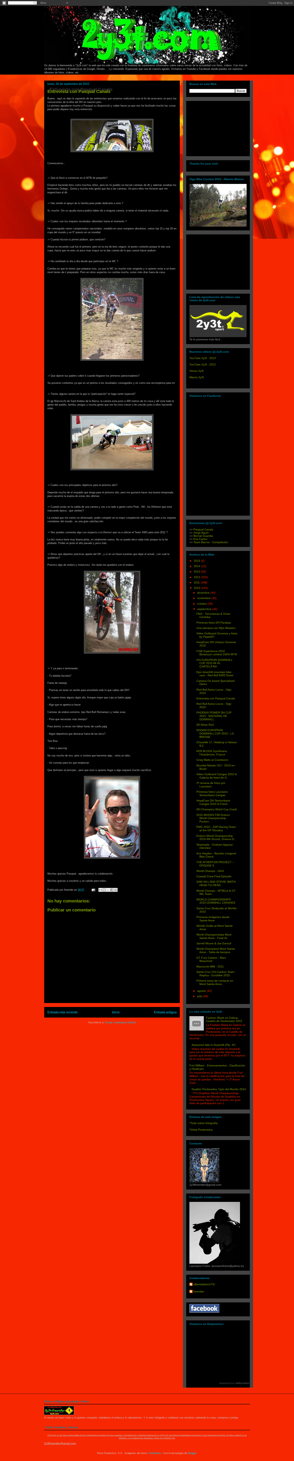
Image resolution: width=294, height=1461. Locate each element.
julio (200, 996)
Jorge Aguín (201, 532)
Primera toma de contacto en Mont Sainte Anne (214, 982)
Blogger (192, 1453)
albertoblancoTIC (204, 1284)
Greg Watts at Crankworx (212, 759)
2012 (197, 577)
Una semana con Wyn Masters (215, 628)
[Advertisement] (214, 127)
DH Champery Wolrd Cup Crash (216, 809)
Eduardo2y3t (225, 1383)
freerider (198, 1291)
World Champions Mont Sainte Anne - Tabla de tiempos (215, 950)
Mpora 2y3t (196, 377)
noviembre (204, 598)
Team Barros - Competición (210, 542)
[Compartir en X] (108, 890)
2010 (197, 587)
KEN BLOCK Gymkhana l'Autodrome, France (211, 752)
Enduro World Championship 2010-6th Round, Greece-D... (216, 837)
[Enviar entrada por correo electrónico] (93, 889)
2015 (197, 560)
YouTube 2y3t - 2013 (202, 358)
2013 (197, 571)
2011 (197, 582)
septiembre (204, 609)
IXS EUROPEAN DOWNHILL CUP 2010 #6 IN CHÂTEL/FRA (214, 663)
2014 (197, 566)
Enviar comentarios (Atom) (120, 1022)
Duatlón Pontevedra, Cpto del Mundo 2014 (219, 1089)
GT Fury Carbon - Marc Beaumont (211, 959)
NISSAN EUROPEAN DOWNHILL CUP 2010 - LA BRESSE (215, 733)
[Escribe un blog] (104, 890)
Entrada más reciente (62, 1012)
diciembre (203, 592)
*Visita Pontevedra (201, 1129)
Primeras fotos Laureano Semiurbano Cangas (212, 793)
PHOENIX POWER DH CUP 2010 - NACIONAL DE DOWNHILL (213, 716)
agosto (202, 990)
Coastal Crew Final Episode (213, 876)
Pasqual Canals (203, 529)
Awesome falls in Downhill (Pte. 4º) (213, 1044)
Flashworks (155, 1453)
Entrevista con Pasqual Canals (78, 91)
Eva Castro (200, 539)
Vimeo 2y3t (196, 370)
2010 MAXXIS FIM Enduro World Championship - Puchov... (213, 818)
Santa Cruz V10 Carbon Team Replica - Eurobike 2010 (215, 973)
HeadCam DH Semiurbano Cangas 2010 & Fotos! (213, 802)
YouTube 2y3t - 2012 (202, 364)
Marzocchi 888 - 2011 (210, 966)
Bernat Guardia (203, 535)
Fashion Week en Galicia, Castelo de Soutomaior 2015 (224, 1019)
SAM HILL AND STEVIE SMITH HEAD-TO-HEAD (216, 883)
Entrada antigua (165, 1012)
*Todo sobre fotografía (203, 1123)
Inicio (116, 1012)
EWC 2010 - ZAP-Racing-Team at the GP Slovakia (216, 828)
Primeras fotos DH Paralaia (213, 622)
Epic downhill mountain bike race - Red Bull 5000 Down (214, 673)
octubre (202, 603)
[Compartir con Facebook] (112, 890)
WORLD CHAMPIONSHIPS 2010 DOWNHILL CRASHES (215, 901)
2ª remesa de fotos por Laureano (210, 784)
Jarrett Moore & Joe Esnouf (213, 943)
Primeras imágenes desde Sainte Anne (213, 918)
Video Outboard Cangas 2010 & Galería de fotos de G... (216, 776)
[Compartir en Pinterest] (116, 890)
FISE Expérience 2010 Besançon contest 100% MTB (216, 653)
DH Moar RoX (205, 724)
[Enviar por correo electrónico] (100, 890)
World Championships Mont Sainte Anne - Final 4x (213, 936)
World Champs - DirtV (210, 871)
